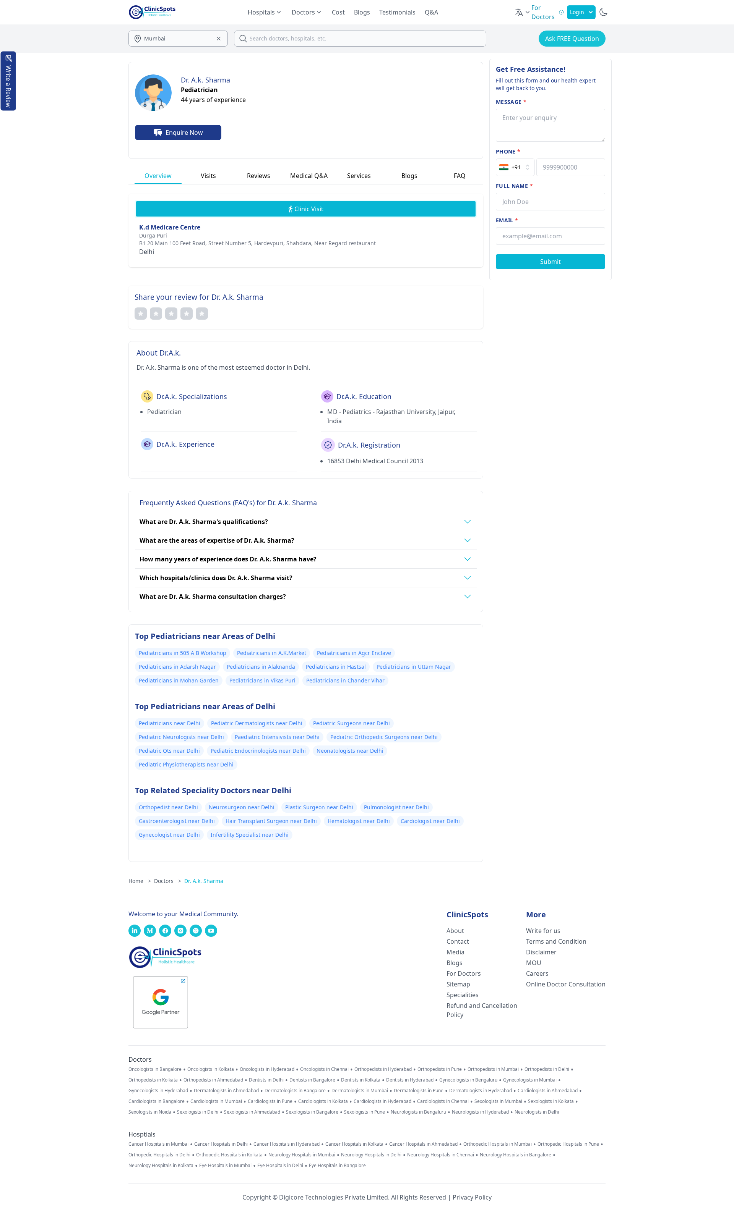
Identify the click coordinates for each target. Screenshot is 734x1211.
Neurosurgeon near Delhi (241, 807)
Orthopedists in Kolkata (153, 1080)
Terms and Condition (556, 941)
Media (455, 952)
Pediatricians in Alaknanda (261, 666)
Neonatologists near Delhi (350, 750)
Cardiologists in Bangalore (156, 1101)
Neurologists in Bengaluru (418, 1112)
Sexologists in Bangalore (312, 1112)
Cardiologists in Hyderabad (382, 1101)
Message (511, 101)
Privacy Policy (472, 1197)
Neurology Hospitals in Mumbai (301, 1155)
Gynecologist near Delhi (169, 834)
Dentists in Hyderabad (410, 1080)
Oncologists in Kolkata (210, 1069)
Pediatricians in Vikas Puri (262, 680)
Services (359, 175)
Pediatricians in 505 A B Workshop (182, 652)
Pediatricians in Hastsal (336, 666)
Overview (158, 175)
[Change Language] (523, 12)
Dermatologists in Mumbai (359, 1091)
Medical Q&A (309, 175)
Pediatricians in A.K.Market (271, 652)
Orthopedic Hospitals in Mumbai (497, 1144)
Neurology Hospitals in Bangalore (515, 1155)
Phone (508, 151)
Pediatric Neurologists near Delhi (181, 737)
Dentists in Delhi (266, 1080)
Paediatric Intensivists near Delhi (277, 737)
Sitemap (458, 984)
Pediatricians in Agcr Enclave (354, 652)
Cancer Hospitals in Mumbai (158, 1144)
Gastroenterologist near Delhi (177, 821)
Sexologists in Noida (149, 1112)
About (455, 930)
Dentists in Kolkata (360, 1080)
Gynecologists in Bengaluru (468, 1080)
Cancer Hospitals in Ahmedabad (423, 1144)
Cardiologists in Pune (270, 1101)
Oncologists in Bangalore (155, 1069)
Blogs (362, 12)
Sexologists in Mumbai (498, 1101)
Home (139, 880)
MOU (533, 963)
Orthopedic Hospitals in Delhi (159, 1155)
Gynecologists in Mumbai (530, 1080)
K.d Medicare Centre (169, 227)
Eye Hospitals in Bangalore (337, 1165)
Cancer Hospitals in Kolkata (354, 1144)
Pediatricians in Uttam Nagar (414, 666)
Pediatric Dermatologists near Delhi (256, 723)
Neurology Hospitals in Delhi (371, 1155)
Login (577, 12)
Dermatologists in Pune (418, 1091)
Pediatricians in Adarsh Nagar (177, 666)
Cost (338, 12)
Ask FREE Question (572, 38)
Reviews (258, 175)
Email (507, 220)
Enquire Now (184, 132)
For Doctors (464, 973)
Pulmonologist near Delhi (396, 807)
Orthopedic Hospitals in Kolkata (229, 1155)
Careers (537, 973)
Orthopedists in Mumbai (493, 1069)
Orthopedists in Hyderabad (383, 1069)
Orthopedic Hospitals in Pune (568, 1144)
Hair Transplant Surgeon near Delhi (271, 821)
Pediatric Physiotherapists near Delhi (186, 764)
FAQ (460, 175)
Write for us (543, 930)
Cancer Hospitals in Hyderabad (286, 1144)
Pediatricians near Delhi (169, 723)
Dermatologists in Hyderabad (480, 1091)
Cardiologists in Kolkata (323, 1101)
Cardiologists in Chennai (443, 1101)
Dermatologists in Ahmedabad (226, 1091)
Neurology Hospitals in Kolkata (160, 1165)
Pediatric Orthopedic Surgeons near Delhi (384, 737)
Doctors (167, 880)
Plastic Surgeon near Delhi (319, 807)
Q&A (431, 12)
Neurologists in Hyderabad (480, 1112)
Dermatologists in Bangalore (295, 1091)
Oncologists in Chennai (324, 1069)
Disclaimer (541, 952)
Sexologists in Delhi (197, 1112)
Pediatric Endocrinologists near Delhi (258, 750)
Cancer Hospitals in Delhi (221, 1144)
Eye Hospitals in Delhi (280, 1165)
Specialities (463, 995)
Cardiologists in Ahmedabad (548, 1091)
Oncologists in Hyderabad (267, 1069)
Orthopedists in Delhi (547, 1069)
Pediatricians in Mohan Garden (179, 680)
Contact (458, 941)
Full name (514, 185)
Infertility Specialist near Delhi (250, 834)
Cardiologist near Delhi (430, 821)
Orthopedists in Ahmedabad (213, 1080)
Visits (208, 175)
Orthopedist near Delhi (168, 807)
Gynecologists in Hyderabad (158, 1091)
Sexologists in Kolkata (551, 1101)
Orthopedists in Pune (439, 1069)
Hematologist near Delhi (359, 821)
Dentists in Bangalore (312, 1080)
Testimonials (397, 12)
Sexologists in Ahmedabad (252, 1112)
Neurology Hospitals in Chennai (440, 1155)
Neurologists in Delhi (537, 1112)
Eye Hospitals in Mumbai (225, 1165)
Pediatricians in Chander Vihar (345, 680)
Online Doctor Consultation (566, 984)
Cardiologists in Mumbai (216, 1101)
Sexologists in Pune (364, 1112)
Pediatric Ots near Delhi (169, 750)
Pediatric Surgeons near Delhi (351, 723)
